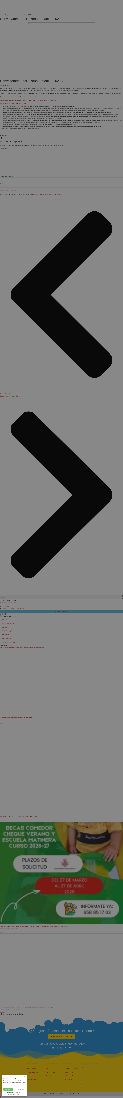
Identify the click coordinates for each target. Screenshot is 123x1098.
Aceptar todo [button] (8, 1089)
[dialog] (61, 549)
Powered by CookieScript (14, 1094)
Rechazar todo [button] (19, 1089)
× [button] (25, 1077)
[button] (14, 1093)
